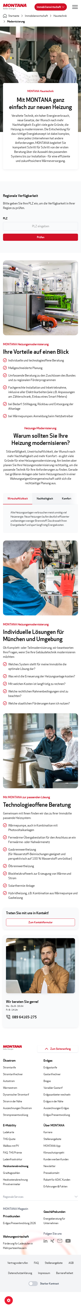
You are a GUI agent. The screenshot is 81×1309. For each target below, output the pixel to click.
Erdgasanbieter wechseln (57, 1094)
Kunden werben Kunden (56, 1159)
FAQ (36, 1263)
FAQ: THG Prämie (12, 1152)
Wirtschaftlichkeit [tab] (18, 498)
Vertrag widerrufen (17, 1263)
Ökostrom (9, 1061)
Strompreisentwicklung (15, 1115)
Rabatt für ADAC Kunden (57, 1179)
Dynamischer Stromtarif (16, 1094)
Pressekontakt (51, 1173)
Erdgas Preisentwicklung (57, 1115)
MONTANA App (52, 1145)
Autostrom (9, 1081)
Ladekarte (8, 1132)
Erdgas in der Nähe (53, 1101)
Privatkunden (11, 1216)
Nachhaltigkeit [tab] (45, 498)
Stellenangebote (52, 1139)
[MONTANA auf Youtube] (68, 1241)
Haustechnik (60, 16)
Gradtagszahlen (11, 1173)
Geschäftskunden (54, 1212)
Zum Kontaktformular (40, 922)
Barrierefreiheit (64, 1273)
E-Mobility (9, 1125)
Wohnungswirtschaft (16, 1237)
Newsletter (50, 1166)
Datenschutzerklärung (20, 1273)
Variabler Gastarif (53, 1087)
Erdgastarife (50, 1067)
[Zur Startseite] (16, 7)
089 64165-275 (24, 1017)
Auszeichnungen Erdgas (56, 1108)
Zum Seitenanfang (60, 1049)
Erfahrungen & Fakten (55, 1186)
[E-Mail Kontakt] (59, 1241)
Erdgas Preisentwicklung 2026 (19, 1223)
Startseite (13, 16)
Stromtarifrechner (13, 1074)
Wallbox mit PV (11, 1145)
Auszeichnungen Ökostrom (17, 1108)
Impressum (44, 1273)
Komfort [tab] (66, 498)
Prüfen (40, 237)
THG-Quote (9, 1139)
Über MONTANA (54, 1125)
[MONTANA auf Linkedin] (45, 1241)
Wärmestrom (10, 1087)
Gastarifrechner (52, 1074)
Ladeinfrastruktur (12, 1159)
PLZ (5, 218)
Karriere (48, 1132)
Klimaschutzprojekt (54, 1152)
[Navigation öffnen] (75, 7)
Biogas (47, 1081)
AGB (71, 1263)
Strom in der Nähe (12, 1101)
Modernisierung (16, 21)
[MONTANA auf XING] (52, 1241)
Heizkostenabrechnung (15, 1166)
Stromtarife (9, 1067)
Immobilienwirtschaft (49, 7)
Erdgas (48, 1061)
